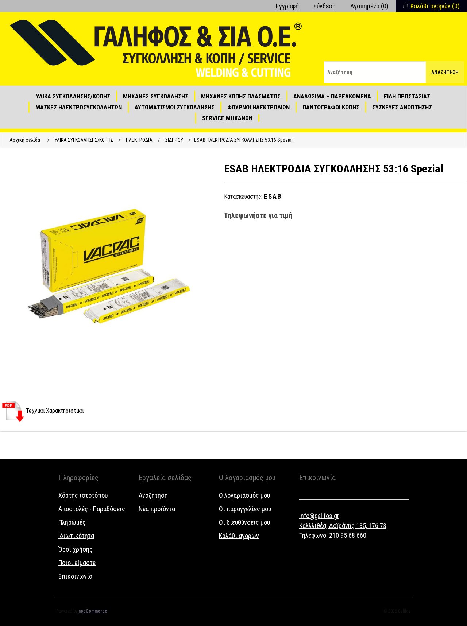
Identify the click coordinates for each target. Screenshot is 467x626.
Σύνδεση (324, 6)
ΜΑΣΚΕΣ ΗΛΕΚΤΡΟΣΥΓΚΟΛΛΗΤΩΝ (78, 107)
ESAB (273, 196)
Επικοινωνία (75, 576)
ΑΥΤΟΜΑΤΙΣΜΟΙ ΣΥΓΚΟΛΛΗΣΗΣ (175, 107)
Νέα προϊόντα (157, 509)
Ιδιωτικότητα (76, 536)
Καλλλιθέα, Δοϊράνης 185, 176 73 (342, 525)
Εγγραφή (287, 6)
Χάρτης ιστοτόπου (83, 495)
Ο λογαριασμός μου (244, 495)
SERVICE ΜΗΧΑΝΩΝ (227, 118)
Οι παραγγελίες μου (245, 509)
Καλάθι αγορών (239, 536)
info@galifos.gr (319, 516)
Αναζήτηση (445, 72)
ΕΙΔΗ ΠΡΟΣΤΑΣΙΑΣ (407, 96)
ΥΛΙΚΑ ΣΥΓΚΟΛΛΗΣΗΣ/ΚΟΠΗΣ (73, 96)
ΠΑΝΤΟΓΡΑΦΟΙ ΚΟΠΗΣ (330, 107)
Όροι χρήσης (75, 549)
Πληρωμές (72, 522)
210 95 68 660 (347, 535)
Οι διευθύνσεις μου (244, 522)
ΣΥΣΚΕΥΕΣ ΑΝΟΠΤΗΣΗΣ (402, 107)
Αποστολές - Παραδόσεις (91, 509)
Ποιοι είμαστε (77, 563)
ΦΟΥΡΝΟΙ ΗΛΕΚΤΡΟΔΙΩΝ (258, 107)
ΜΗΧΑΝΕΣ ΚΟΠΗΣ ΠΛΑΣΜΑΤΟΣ (241, 96)
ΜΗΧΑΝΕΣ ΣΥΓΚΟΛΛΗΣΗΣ (155, 96)
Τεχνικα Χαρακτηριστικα (55, 410)
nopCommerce (92, 611)
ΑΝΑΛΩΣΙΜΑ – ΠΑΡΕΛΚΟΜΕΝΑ (332, 96)
